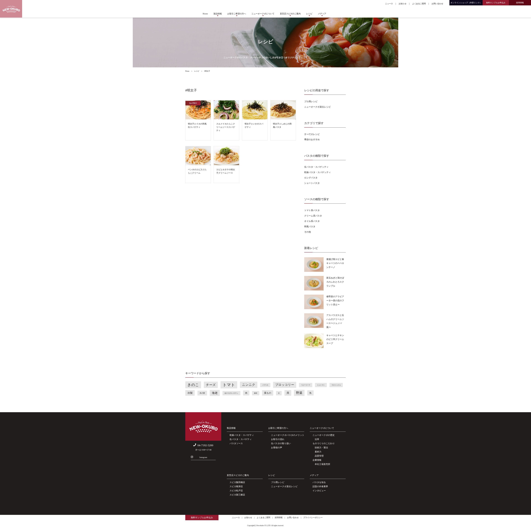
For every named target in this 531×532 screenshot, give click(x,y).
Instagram (203, 457)
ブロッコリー (284, 384)
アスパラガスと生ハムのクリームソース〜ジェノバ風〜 (335, 321)
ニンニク (248, 384)
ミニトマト (321, 385)
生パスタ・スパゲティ (241, 439)
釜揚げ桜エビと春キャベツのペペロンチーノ (335, 263)
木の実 (202, 393)
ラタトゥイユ (336, 385)
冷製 (190, 392)
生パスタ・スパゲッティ (316, 167)
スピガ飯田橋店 (237, 482)
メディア (322, 14)
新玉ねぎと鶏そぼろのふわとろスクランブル (335, 282)
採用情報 (520, 3)
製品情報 (218, 14)
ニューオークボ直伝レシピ (317, 107)
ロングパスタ (310, 178)
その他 (307, 232)
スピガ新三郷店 (237, 495)
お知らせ (402, 4)
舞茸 (255, 393)
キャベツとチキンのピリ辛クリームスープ (335, 339)
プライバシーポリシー (313, 518)
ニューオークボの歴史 (324, 435)
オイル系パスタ (312, 221)
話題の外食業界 (320, 486)
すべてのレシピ (312, 134)
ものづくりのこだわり (324, 443)
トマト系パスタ (312, 210)
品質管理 (318, 456)
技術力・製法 (320, 447)
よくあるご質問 (419, 4)
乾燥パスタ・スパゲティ (242, 435)
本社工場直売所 (321, 464)
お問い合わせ (437, 4)
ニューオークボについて (263, 14)
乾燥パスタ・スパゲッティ (317, 172)
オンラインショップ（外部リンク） (466, 3)
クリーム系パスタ (313, 216)
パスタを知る (319, 482)
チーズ (211, 385)
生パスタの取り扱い (281, 443)
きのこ (193, 385)
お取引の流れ (277, 439)
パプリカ (265, 385)
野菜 (299, 393)
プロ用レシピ (310, 101)
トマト (229, 385)
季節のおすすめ (312, 139)
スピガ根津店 (236, 486)
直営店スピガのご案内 (290, 14)
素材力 (317, 452)
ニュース (389, 4)
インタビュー (319, 490)
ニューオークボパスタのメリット (287, 435)
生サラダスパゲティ (231, 393)
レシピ (309, 14)
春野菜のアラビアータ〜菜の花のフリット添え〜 (335, 300)
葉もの (267, 393)
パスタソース (236, 443)
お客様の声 (276, 447)
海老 (215, 393)
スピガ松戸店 (236, 490)
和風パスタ (309, 226)
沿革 (316, 439)
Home (205, 14)
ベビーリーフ (305, 385)
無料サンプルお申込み (495, 3)
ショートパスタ (312, 183)
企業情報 (317, 460)
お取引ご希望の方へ (236, 14)
